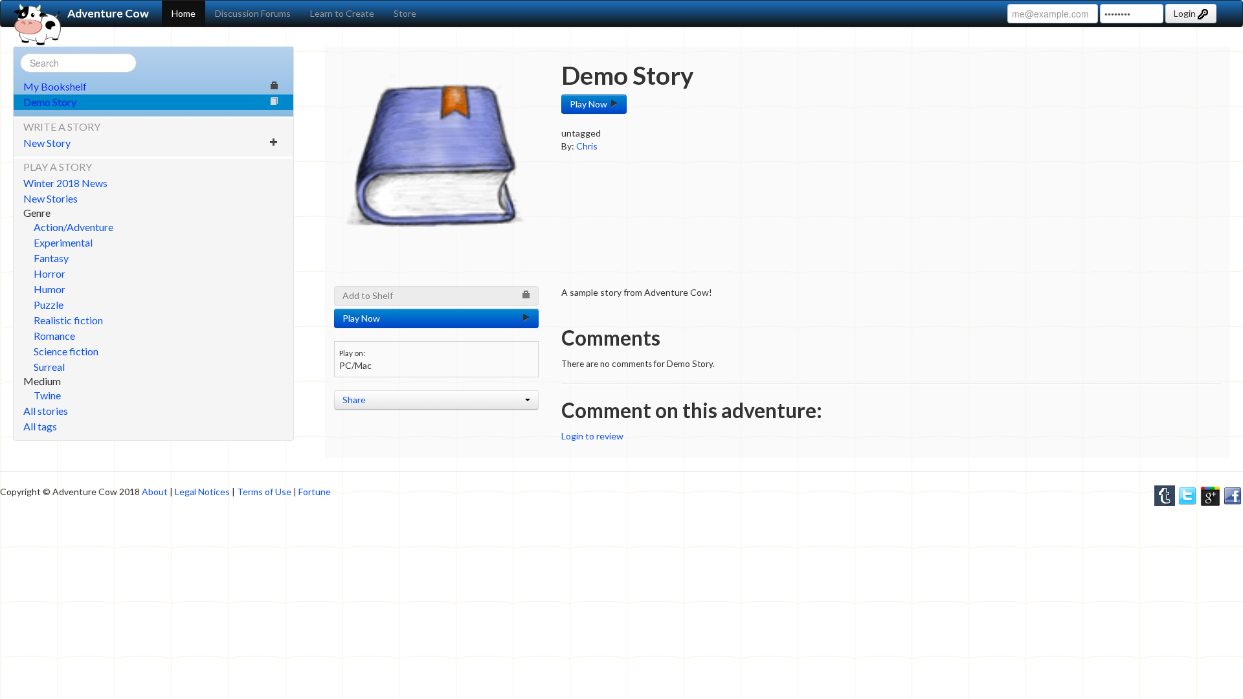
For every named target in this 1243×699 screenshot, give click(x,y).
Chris (587, 145)
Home (184, 13)
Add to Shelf (367, 295)
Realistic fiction (68, 320)
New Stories (50, 198)
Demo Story (49, 102)
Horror (49, 273)
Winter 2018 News (65, 183)
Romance (54, 335)
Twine (47, 395)
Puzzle (48, 304)
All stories (45, 411)
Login (1186, 13)
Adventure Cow (108, 13)
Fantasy (51, 258)
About (155, 491)
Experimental (63, 242)
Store (405, 13)
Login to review (592, 435)
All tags (40, 426)
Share (354, 399)
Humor (49, 289)
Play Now (589, 103)
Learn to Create (342, 13)
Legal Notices (202, 491)
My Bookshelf (55, 86)
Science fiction (66, 351)
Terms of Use (264, 491)
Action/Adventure (73, 227)
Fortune (314, 491)
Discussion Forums (253, 13)
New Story (47, 143)
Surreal (49, 367)
